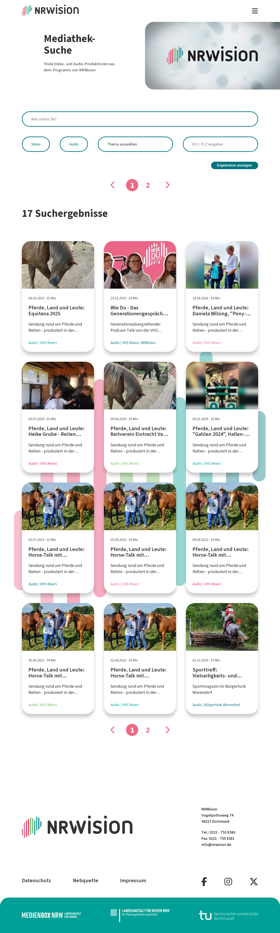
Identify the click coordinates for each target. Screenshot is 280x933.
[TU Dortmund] (228, 915)
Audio (74, 144)
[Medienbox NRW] (51, 915)
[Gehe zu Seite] (167, 185)
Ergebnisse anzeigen (234, 165)
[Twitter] (253, 882)
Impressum (133, 880)
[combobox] (140, 119)
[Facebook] (204, 882)
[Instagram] (228, 882)
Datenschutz (36, 880)
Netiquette (85, 880)
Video (35, 144)
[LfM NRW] (140, 915)
